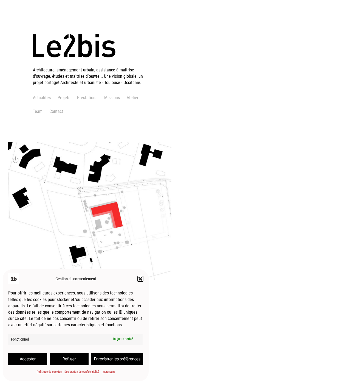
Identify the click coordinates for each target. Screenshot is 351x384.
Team (38, 111)
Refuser (69, 358)
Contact (56, 111)
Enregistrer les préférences (117, 358)
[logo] (92, 63)
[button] (140, 279)
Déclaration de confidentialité (81, 372)
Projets (64, 97)
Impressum (108, 372)
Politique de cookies (49, 372)
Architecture (38, 235)
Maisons (57, 235)
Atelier (132, 97)
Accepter (27, 358)
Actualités (42, 97)
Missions (112, 97)
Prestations (87, 97)
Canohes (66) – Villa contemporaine (70, 199)
